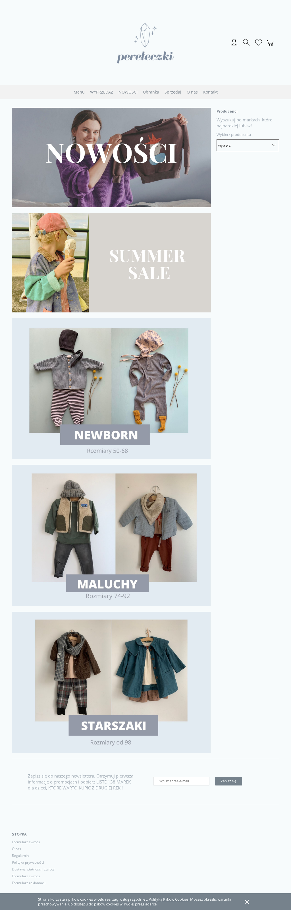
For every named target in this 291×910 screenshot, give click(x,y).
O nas (16, 848)
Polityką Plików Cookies (168, 899)
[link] (111, 157)
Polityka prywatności (28, 862)
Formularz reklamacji (28, 882)
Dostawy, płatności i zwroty (33, 869)
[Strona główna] (145, 43)
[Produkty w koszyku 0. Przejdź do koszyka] (271, 46)
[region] (111, 157)
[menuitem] (79, 92)
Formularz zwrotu (26, 841)
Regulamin (20, 855)
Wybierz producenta (234, 134)
